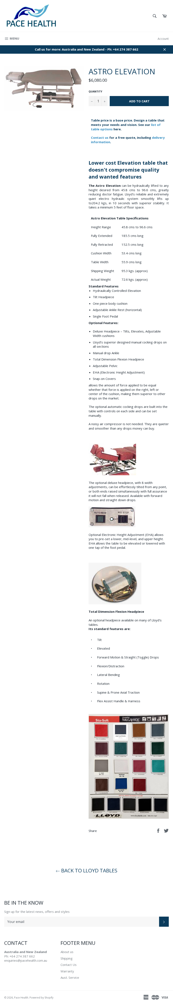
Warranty (67, 971)
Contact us (99, 137)
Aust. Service (70, 977)
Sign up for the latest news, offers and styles (37, 911)
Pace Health (21, 997)
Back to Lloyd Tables (88, 870)
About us (67, 952)
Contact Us (69, 965)
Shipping (67, 958)
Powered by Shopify (41, 997)
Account (163, 39)
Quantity (95, 91)
